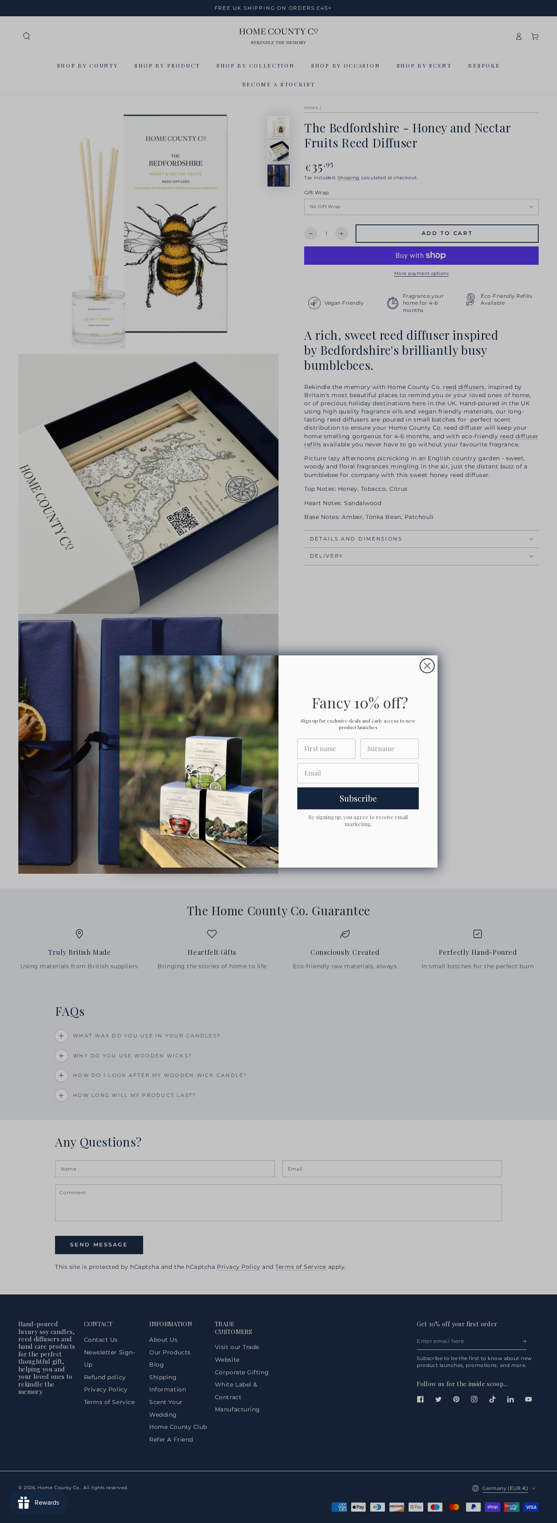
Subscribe (358, 798)
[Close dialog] (427, 666)
